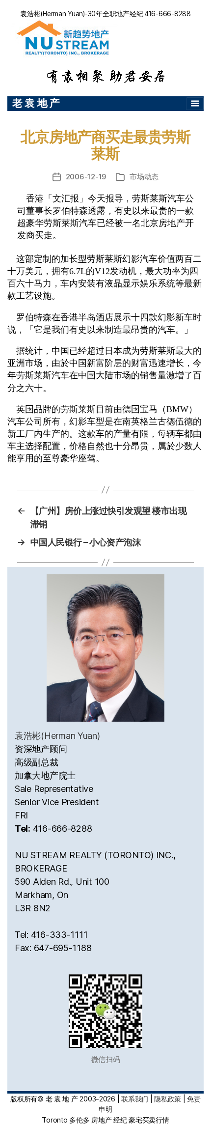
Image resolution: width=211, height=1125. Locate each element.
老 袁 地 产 (36, 103)
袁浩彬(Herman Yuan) (57, 736)
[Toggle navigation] (195, 103)
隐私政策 (167, 1099)
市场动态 (144, 176)
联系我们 (134, 1099)
